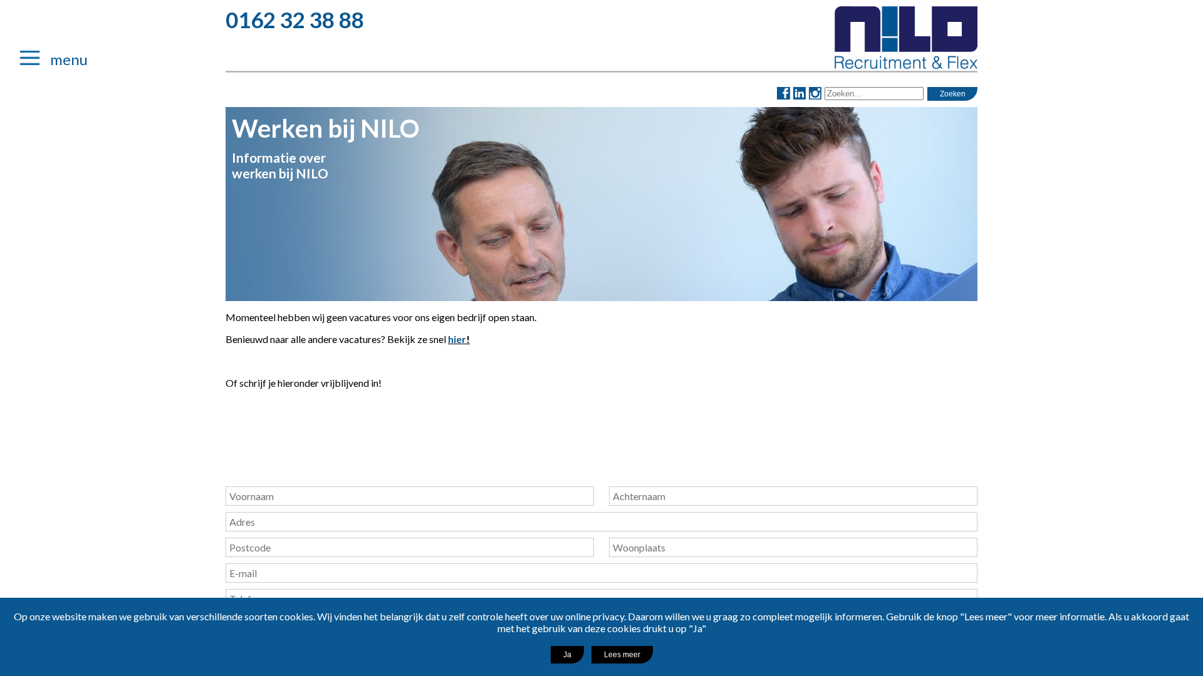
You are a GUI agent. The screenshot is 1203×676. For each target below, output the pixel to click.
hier (457, 339)
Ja (567, 654)
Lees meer (622, 654)
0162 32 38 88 (295, 19)
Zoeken (953, 94)
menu (61, 59)
